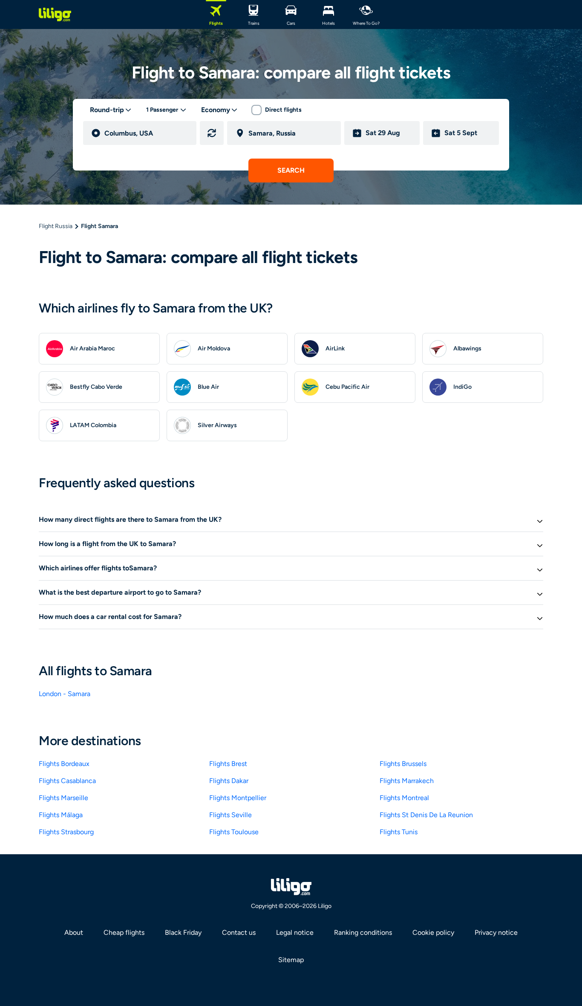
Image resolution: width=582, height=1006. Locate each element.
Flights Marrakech (407, 781)
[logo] (55, 14)
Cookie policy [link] (433, 932)
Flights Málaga (61, 815)
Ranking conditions (363, 932)
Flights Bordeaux (64, 764)
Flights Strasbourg (66, 832)
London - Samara (64, 694)
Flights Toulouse (234, 832)
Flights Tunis (399, 832)
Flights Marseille (63, 798)
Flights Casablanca (67, 781)
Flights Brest (228, 764)
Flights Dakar (228, 781)
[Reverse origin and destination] (212, 133)
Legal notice (295, 932)
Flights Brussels (403, 764)
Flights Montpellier (237, 798)
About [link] (73, 932)
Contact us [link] (239, 932)
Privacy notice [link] (496, 932)
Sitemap (291, 960)
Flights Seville (230, 815)
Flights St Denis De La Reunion (426, 815)
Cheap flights (124, 932)
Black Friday (183, 932)
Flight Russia (55, 226)
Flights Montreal (404, 798)
